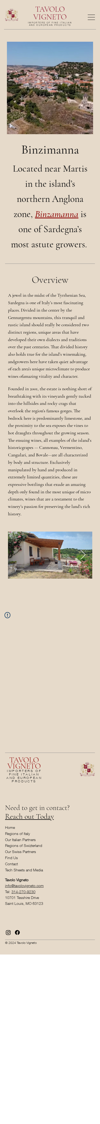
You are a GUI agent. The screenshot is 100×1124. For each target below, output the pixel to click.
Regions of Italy (17, 833)
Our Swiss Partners (20, 851)
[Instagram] (8, 932)
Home (10, 827)
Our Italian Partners (20, 839)
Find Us (11, 857)
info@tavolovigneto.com (24, 885)
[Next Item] (83, 555)
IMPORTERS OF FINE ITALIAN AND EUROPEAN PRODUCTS (50, 23)
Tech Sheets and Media (24, 870)
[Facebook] (17, 932)
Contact (11, 864)
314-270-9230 (23, 891)
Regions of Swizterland (23, 845)
